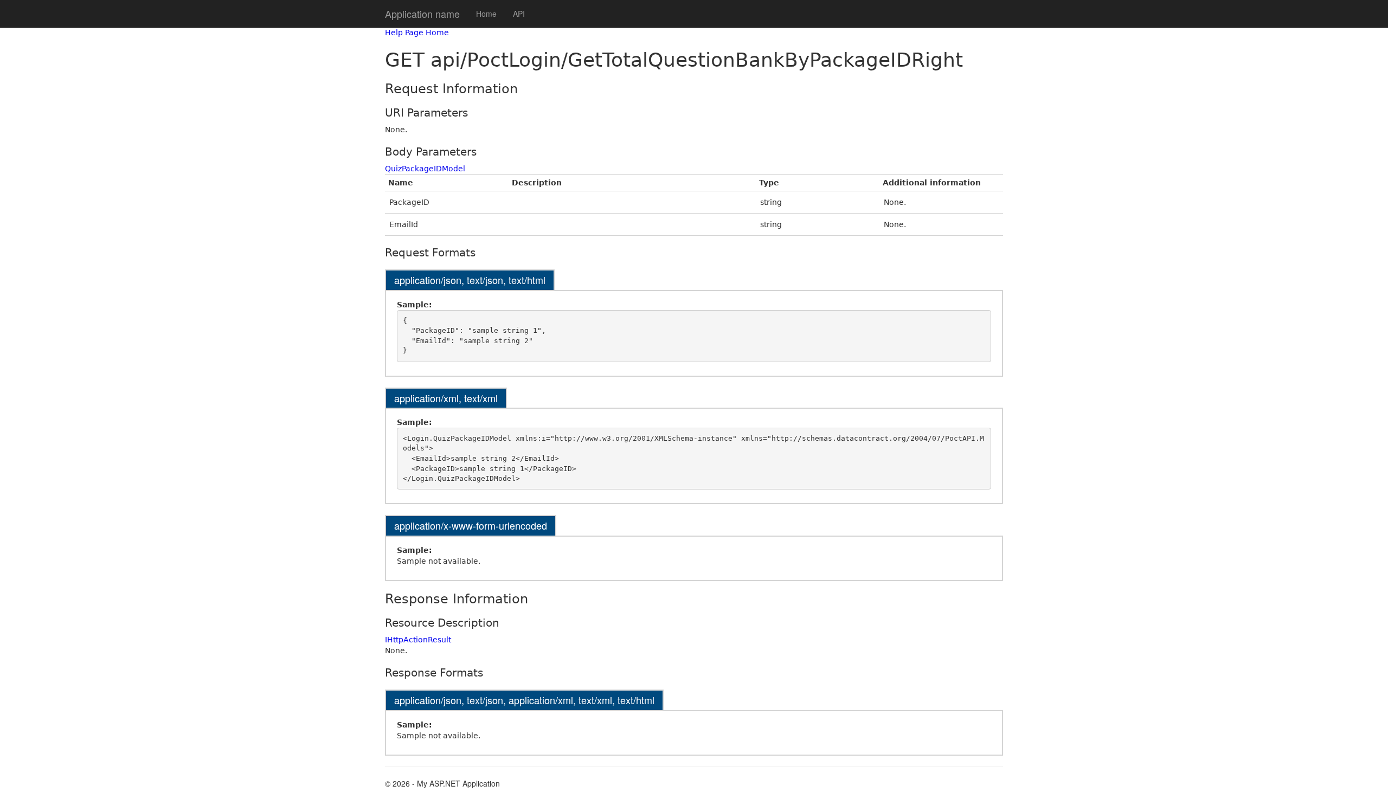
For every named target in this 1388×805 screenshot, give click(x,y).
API (519, 13)
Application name (422, 14)
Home (486, 13)
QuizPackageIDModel (425, 168)
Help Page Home (417, 32)
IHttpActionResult (418, 639)
